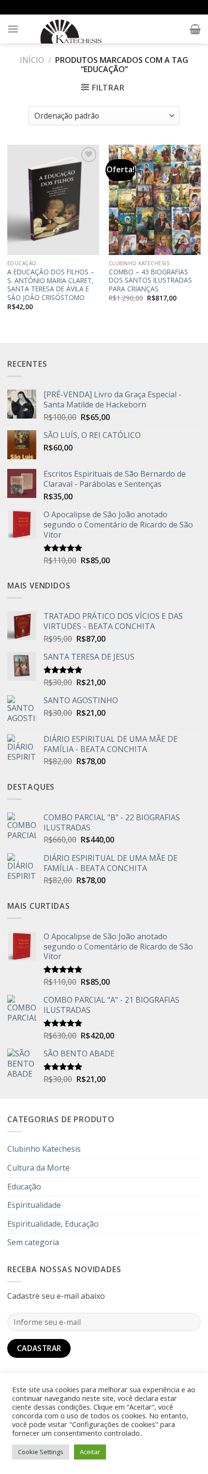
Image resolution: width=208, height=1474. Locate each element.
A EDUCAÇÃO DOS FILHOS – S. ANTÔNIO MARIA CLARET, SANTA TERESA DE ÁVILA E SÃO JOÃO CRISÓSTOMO (50, 285)
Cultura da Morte (38, 1167)
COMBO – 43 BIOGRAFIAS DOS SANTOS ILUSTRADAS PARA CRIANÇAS (150, 280)
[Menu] (13, 29)
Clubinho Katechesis (44, 1148)
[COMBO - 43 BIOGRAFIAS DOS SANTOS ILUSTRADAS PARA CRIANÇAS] (155, 200)
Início (32, 60)
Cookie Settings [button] (40, 1451)
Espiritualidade (34, 1205)
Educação (24, 1186)
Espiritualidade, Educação (53, 1223)
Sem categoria (33, 1242)
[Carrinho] (195, 29)
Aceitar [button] (90, 1451)
